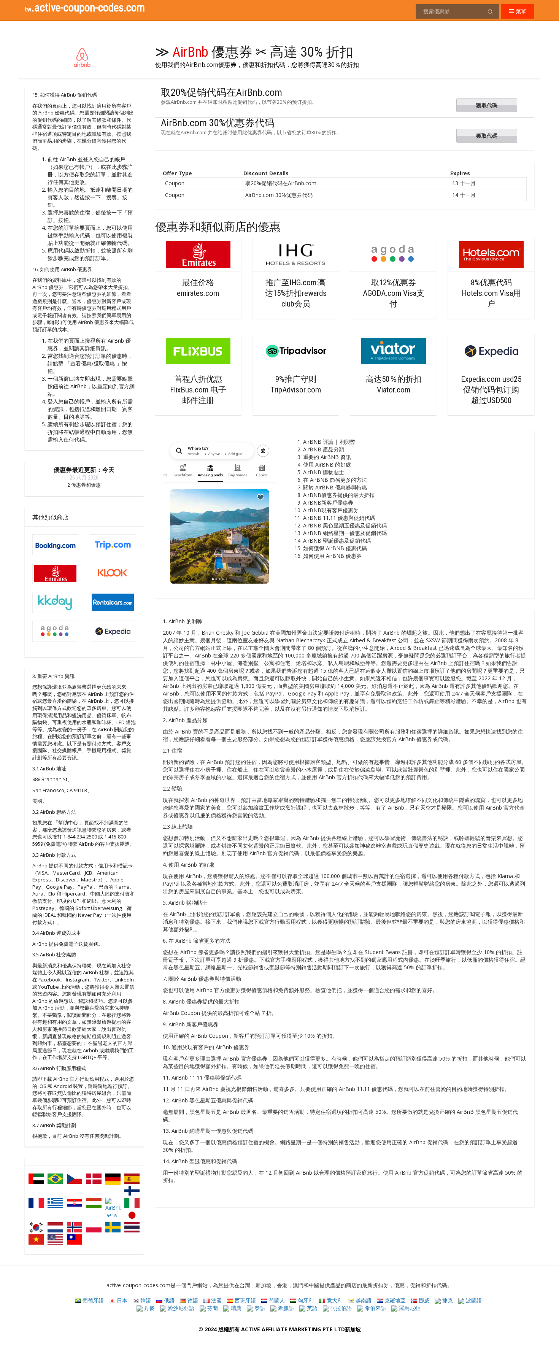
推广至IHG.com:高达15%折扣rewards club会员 (296, 293)
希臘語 (285, 1308)
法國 (216, 1300)
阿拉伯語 (340, 1308)
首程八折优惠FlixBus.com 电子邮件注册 (198, 390)
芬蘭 (212, 1308)
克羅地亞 (394, 1300)
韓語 (145, 1300)
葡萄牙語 (92, 1300)
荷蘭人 (276, 1300)
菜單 (520, 11)
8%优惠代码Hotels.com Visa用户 (491, 293)
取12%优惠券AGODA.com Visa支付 (393, 293)
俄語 (168, 1300)
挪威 (423, 1300)
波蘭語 (473, 1300)
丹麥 (149, 1308)
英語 (311, 1308)
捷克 (447, 1300)
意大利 (334, 1300)
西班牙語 (244, 1300)
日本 (121, 1300)
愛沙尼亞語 (180, 1308)
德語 (192, 1300)
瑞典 (235, 1308)
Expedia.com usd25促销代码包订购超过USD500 (491, 390)
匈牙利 (305, 1300)
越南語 (363, 1300)
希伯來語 (374, 1308)
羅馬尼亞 (408, 1308)
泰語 (259, 1308)
